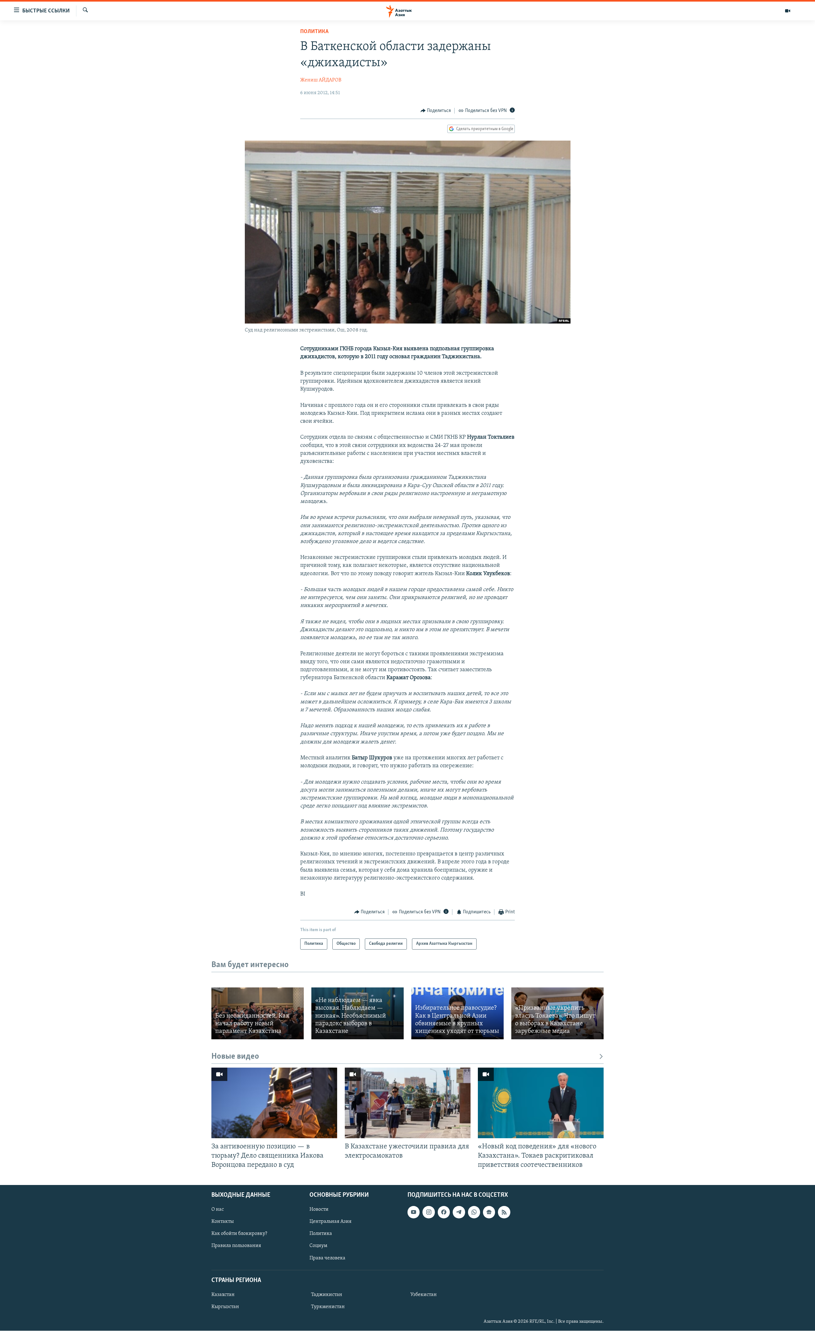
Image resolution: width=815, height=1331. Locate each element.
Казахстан (223, 1294)
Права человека (327, 1258)
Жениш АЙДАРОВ (320, 80)
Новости (319, 1209)
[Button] (436, 111)
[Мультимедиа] (787, 10)
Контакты (222, 1221)
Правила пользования (236, 1246)
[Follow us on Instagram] (428, 1212)
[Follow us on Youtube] (414, 1212)
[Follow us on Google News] (489, 1212)
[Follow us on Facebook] (444, 1212)
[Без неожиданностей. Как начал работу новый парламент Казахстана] (257, 1013)
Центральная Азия (330, 1221)
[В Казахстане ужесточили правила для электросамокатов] (408, 1103)
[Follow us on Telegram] (459, 1212)
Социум (318, 1246)
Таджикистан (326, 1294)
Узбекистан (423, 1294)
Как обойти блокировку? (239, 1234)
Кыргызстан (225, 1306)
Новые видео (235, 1056)
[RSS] (504, 1212)
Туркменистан (328, 1306)
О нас (217, 1209)
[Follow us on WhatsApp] (474, 1212)
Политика (314, 32)
